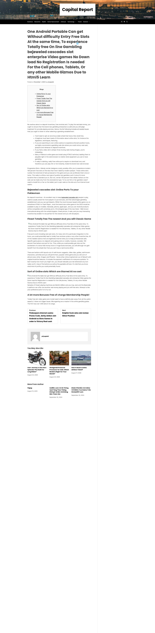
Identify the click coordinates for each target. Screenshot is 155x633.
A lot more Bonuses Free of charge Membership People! (45, 115)
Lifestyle (63, 21)
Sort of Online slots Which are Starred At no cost (45, 108)
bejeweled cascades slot (69, 197)
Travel (80, 21)
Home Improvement (53, 21)
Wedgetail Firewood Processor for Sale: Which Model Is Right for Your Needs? (59, 371)
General (85, 21)
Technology (70, 21)
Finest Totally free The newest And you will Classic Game (44, 101)
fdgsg (29, 388)
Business (30, 21)
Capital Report (77, 9)
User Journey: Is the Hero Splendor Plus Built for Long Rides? (36, 370)
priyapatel (51, 82)
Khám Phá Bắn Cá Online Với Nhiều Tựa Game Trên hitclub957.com (81, 390)
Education (37, 21)
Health (44, 21)
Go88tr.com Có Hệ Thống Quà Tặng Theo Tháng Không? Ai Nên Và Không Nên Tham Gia (58, 391)
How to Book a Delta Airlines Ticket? (79, 369)
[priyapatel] (35, 336)
